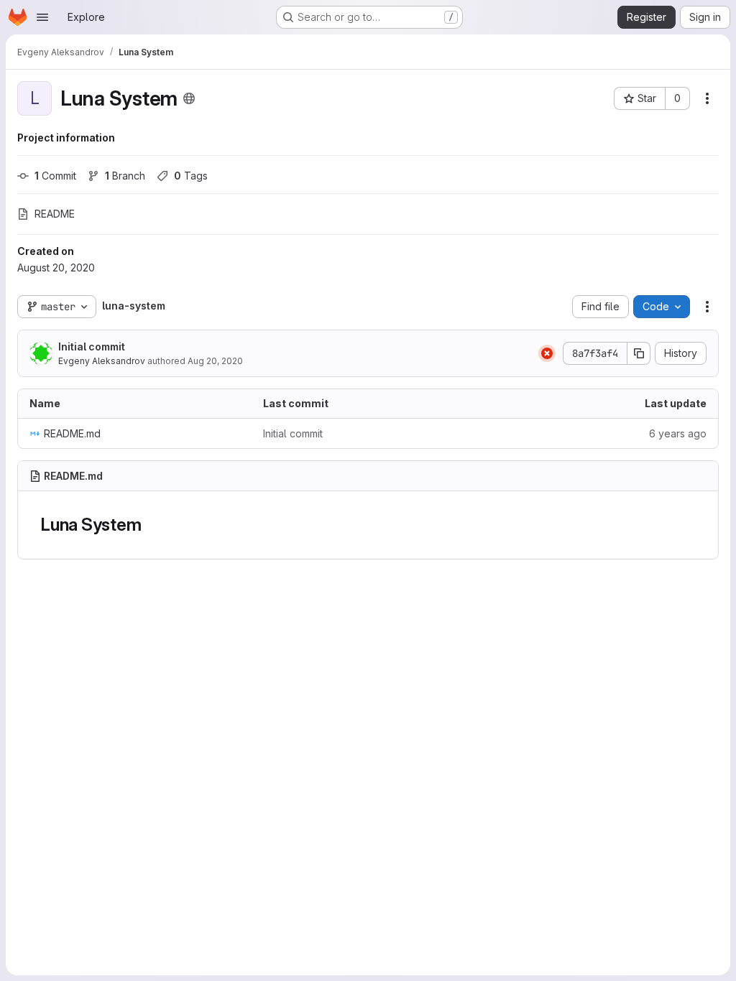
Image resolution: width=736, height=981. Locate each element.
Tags (191, 175)
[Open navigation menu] (42, 17)
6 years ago (678, 433)
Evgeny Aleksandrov (101, 360)
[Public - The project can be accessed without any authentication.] (189, 98)
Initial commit (91, 346)
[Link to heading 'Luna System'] (150, 524)
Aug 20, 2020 (215, 360)
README (54, 214)
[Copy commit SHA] (638, 353)
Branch (125, 175)
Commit (55, 175)
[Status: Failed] (547, 353)
